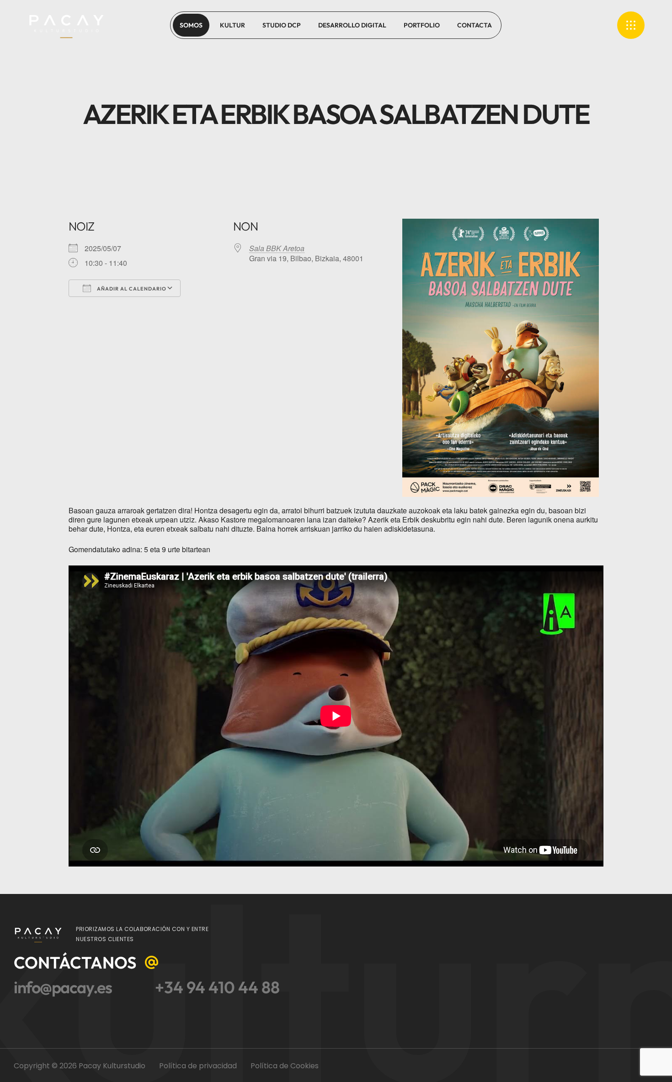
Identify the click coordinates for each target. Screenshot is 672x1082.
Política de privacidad (198, 1065)
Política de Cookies (285, 1065)
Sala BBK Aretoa (276, 248)
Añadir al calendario (131, 288)
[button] (87, 962)
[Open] (631, 25)
